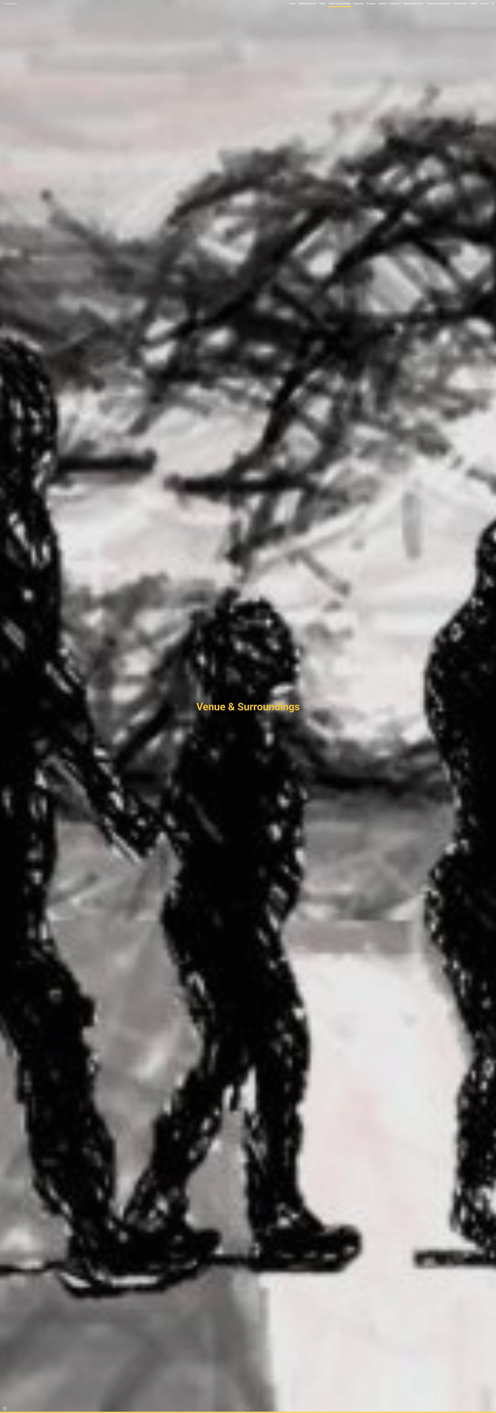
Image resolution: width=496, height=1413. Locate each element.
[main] (248, 706)
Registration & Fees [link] (413, 3)
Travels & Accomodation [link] (439, 3)
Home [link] (292, 3)
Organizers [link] (395, 3)
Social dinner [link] (460, 3)
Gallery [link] (473, 3)
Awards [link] (382, 3)
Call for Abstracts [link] (307, 3)
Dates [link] (322, 3)
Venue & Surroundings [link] (340, 3)
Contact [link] (484, 3)
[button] (493, 4)
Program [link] (371, 3)
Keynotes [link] (358, 3)
